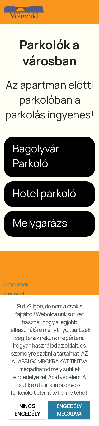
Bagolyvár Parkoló (36, 155)
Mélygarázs (40, 222)
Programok (16, 284)
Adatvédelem (64, 377)
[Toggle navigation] (88, 12)
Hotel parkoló (44, 193)
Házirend (14, 294)
